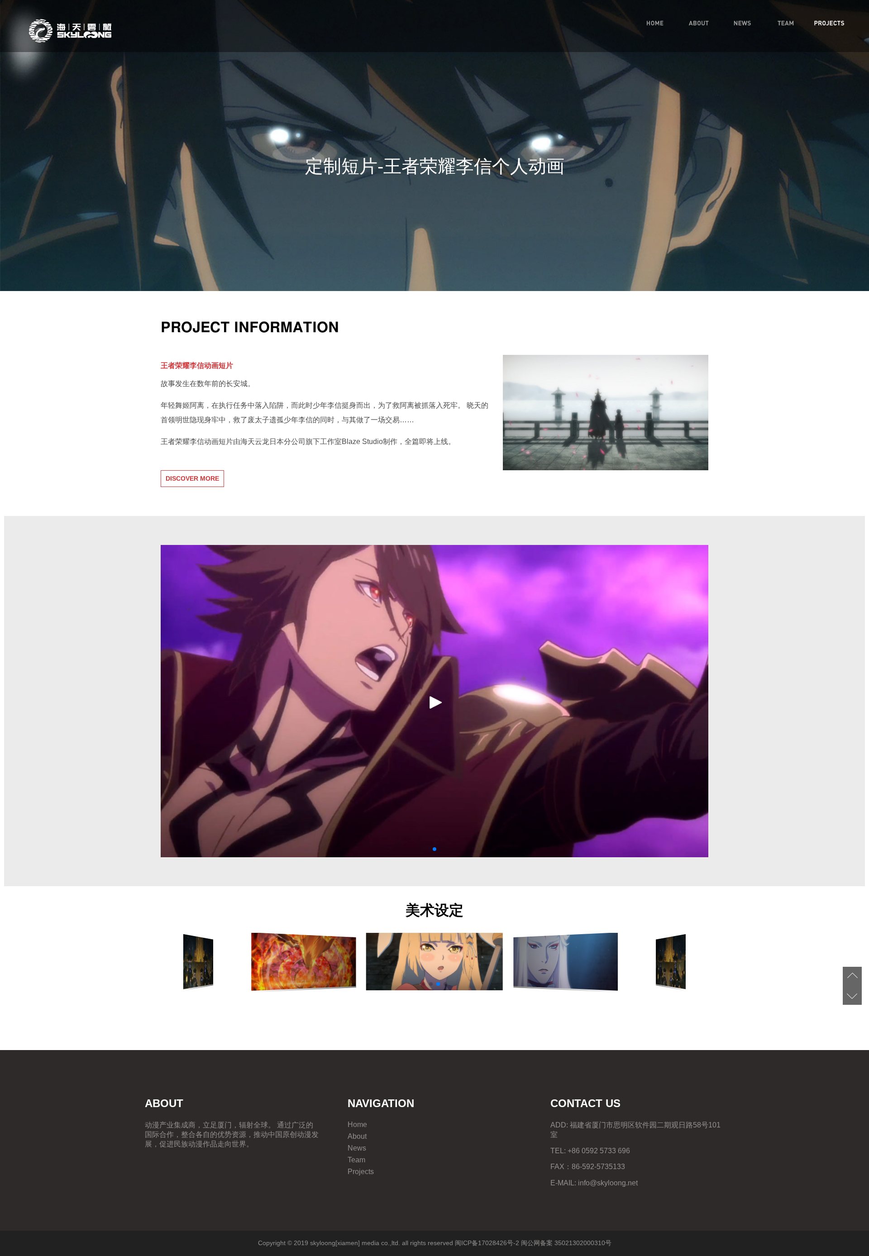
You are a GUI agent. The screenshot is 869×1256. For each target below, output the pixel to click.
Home (357, 1124)
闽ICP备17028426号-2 (487, 1243)
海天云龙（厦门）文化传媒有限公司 (70, 31)
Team (356, 1160)
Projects (361, 1171)
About (357, 1136)
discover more (192, 478)
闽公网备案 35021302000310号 (566, 1243)
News (357, 1148)
